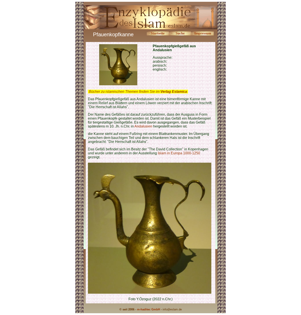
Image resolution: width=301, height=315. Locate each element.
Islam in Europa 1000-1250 (179, 153)
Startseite (158, 33)
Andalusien (143, 126)
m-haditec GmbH (148, 309)
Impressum (202, 33)
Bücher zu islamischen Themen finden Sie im (138, 91)
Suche (180, 33)
